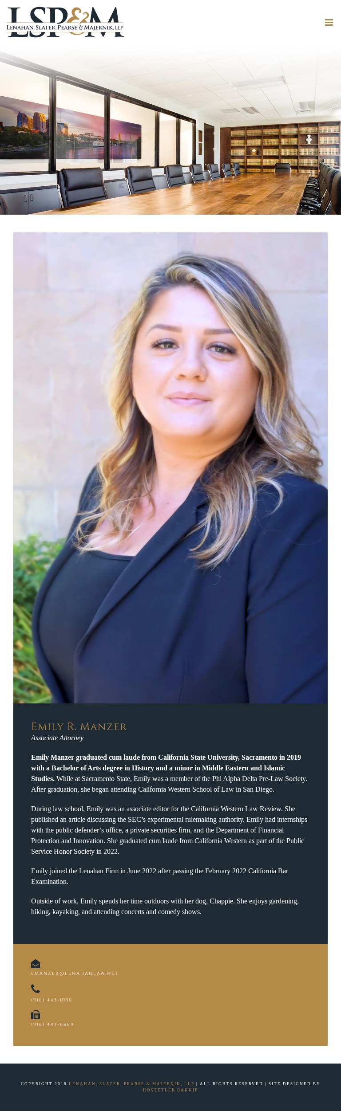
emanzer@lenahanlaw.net (75, 973)
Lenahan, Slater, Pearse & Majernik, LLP (131, 1084)
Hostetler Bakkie (170, 1090)
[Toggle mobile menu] (329, 22)
